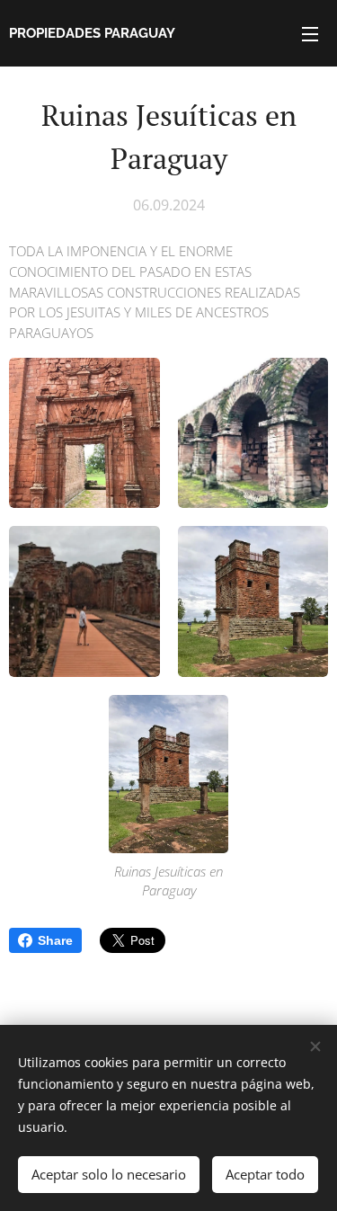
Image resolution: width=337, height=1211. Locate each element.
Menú (310, 33)
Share (55, 940)
